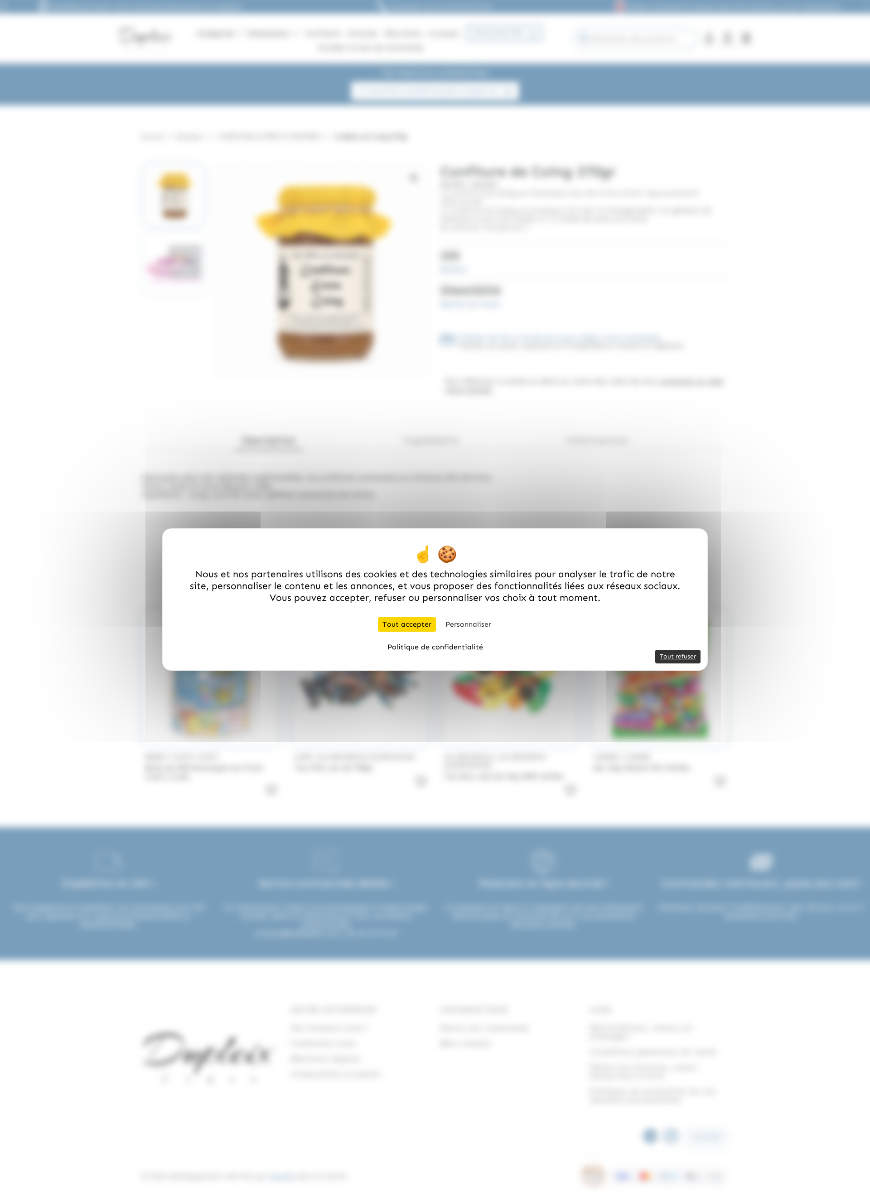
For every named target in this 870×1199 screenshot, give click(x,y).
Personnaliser (468, 624)
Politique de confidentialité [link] (435, 647)
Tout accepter (406, 624)
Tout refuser (678, 656)
